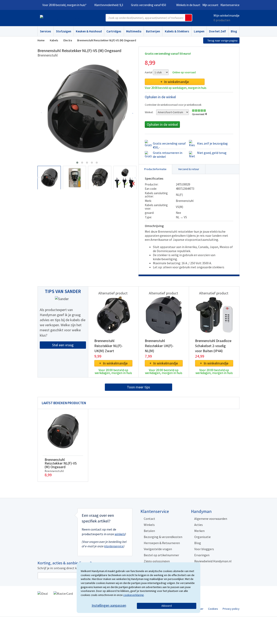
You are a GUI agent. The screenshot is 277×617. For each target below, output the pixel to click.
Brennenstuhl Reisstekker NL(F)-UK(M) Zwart (108, 345)
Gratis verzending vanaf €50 (148, 5)
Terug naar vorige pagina (222, 40)
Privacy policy (231, 609)
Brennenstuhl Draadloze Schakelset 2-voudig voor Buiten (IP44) (213, 345)
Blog (234, 31)
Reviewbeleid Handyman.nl (213, 561)
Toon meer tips (138, 387)
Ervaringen (201, 555)
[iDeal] (43, 593)
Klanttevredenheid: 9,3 (108, 5)
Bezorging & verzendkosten (163, 537)
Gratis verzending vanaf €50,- (169, 145)
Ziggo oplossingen (157, 561)
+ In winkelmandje (174, 81)
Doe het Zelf (217, 31)
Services (45, 31)
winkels (120, 534)
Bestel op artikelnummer (161, 555)
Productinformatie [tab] (155, 169)
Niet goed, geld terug (212, 153)
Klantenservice (229, 5)
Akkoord (166, 605)
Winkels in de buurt (188, 5)
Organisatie (202, 537)
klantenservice (113, 546)
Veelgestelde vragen (158, 549)
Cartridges (113, 31)
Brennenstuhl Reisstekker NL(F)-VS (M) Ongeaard (61, 463)
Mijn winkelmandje (226, 15)
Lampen (199, 31)
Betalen (149, 531)
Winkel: (149, 112)
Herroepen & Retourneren (162, 543)
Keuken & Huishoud (89, 31)
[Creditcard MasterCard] (63, 593)
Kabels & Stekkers (177, 31)
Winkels (149, 525)
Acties (198, 525)
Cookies (213, 609)
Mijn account (210, 5)
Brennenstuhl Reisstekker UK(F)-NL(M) (159, 345)
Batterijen (153, 31)
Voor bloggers (204, 549)
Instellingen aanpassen (109, 605)
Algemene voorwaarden (210, 519)
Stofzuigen (63, 31)
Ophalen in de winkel (162, 124)
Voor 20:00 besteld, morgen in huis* (64, 5)
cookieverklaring (133, 595)
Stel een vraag (63, 345)
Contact (149, 519)
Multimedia (133, 31)
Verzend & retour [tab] (188, 169)
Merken (199, 531)
